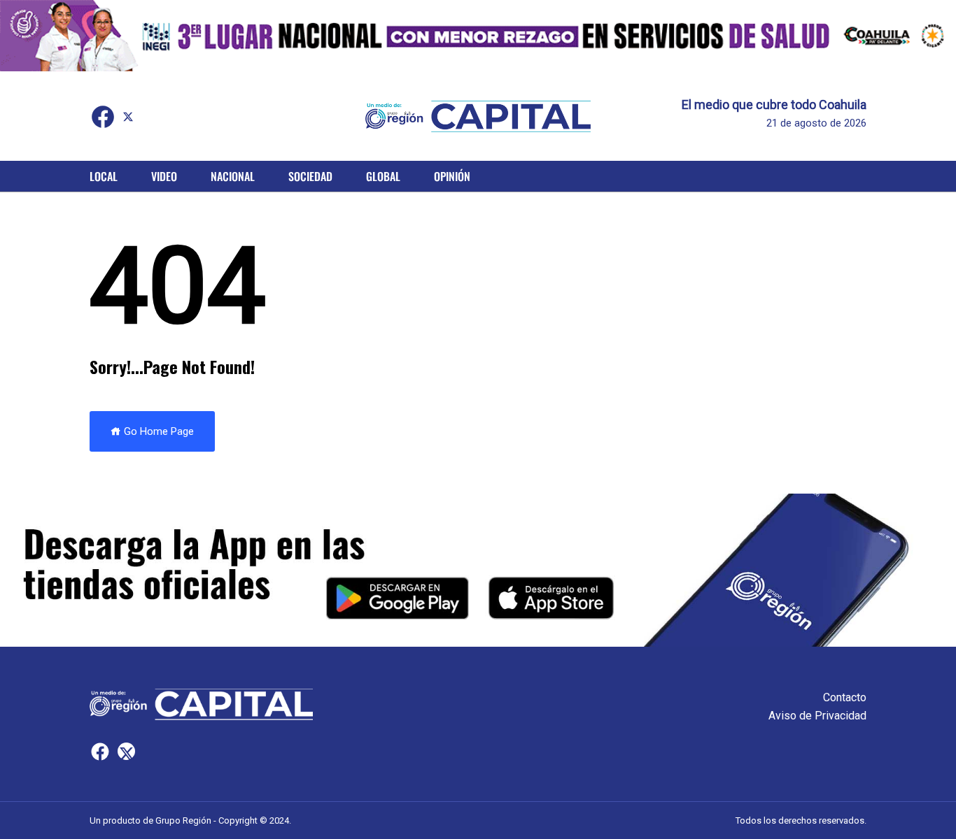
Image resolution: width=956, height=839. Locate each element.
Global (383, 176)
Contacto (844, 697)
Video (164, 176)
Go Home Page (157, 431)
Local (104, 176)
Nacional (233, 176)
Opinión (452, 176)
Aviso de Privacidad (817, 715)
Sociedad (310, 176)
